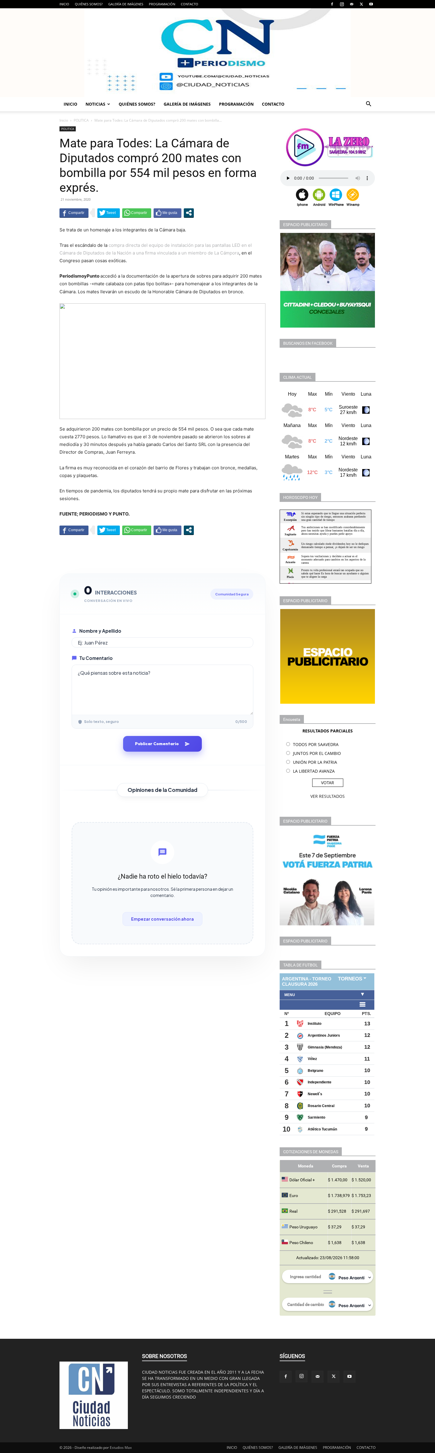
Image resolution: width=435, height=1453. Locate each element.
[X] (361, 4)
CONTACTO (189, 4)
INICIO (64, 4)
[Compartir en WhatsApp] (136, 212)
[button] (368, 104)
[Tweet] (108, 212)
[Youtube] (371, 4)
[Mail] (351, 4)
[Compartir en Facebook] (73, 212)
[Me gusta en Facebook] (167, 212)
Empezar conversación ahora (162, 919)
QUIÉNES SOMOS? (89, 4)
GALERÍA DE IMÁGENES (125, 4)
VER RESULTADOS (327, 796)
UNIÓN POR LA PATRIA (315, 762)
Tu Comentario (96, 658)
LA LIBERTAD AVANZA (314, 771)
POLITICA (81, 120)
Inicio (63, 120)
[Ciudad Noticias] (217, 52)
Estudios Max (121, 1447)
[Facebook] (332, 4)
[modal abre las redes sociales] (189, 212)
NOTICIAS (95, 104)
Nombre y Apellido (100, 631)
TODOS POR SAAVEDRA (316, 744)
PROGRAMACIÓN (162, 4)
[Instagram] (341, 4)
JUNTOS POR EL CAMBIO (317, 753)
